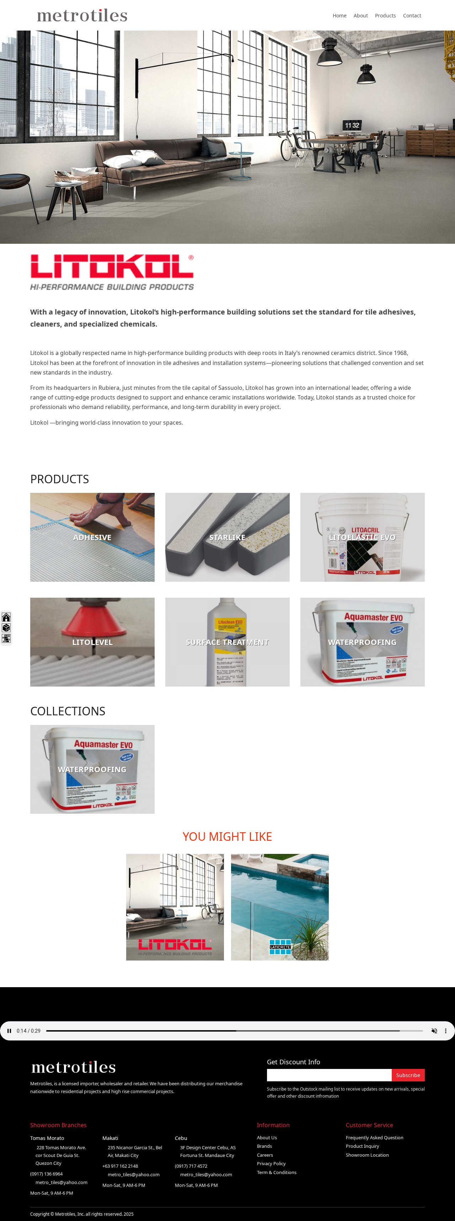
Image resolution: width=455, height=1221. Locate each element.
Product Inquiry (362, 1146)
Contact (412, 15)
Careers (265, 1155)
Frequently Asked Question (374, 1137)
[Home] (86, 15)
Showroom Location (367, 1155)
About (361, 15)
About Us (267, 1137)
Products (385, 15)
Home (340, 15)
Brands (264, 1146)
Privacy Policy (271, 1163)
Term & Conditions (276, 1172)
